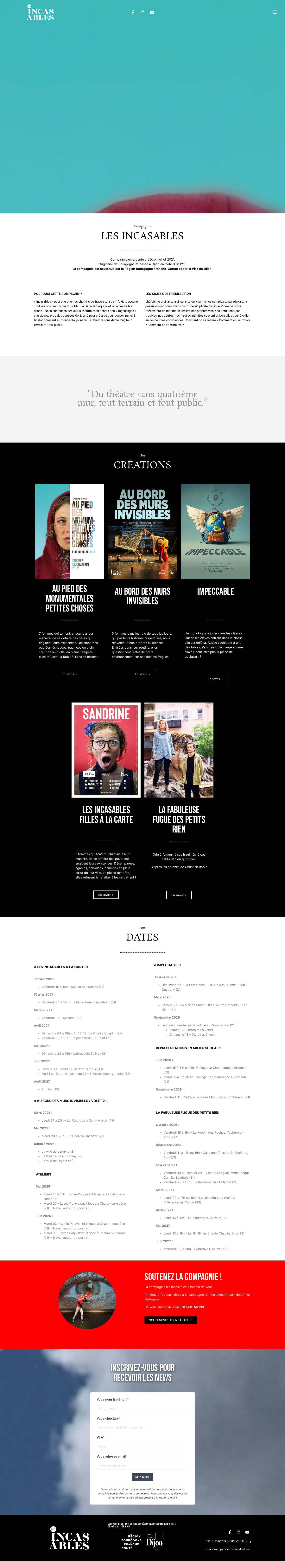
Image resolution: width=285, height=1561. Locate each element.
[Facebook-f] (133, 12)
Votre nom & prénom (112, 1399)
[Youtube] (152, 12)
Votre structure (108, 1418)
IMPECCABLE (215, 592)
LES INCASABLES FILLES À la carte (106, 815)
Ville (100, 1437)
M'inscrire (142, 1477)
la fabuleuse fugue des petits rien (179, 819)
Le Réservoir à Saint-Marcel (88, 1120)
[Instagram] (142, 12)
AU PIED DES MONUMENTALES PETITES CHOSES (69, 598)
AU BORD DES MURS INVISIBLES (142, 596)
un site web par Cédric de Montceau (228, 1549)
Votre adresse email (111, 1456)
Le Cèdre (74, 1136)
